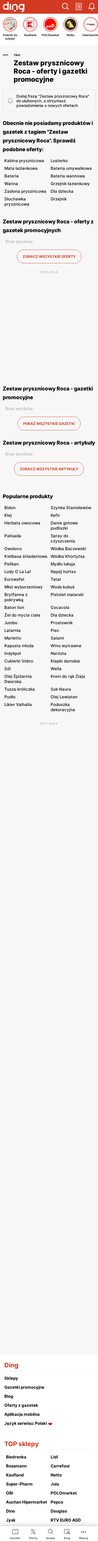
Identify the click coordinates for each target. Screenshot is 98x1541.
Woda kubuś (63, 586)
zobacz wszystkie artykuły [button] (49, 469)
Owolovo (13, 548)
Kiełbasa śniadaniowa (25, 556)
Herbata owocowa (22, 523)
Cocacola (60, 607)
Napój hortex (63, 571)
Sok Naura (61, 689)
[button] (65, 7)
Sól (7, 668)
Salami (57, 638)
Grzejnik (59, 199)
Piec (55, 630)
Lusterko (59, 160)
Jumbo (10, 622)
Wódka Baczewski (68, 548)
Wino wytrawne (66, 645)
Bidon (10, 507)
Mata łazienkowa (21, 168)
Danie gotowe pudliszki (64, 525)
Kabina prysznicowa (24, 160)
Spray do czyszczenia (63, 538)
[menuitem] (15, 1534)
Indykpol (12, 653)
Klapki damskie (65, 661)
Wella (56, 668)
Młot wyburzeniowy (23, 586)
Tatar (56, 579)
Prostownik (62, 622)
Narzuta (58, 653)
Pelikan (11, 564)
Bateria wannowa (68, 176)
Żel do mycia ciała (22, 615)
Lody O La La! (17, 571)
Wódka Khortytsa (68, 556)
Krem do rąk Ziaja (68, 676)
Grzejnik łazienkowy (70, 183)
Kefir (55, 515)
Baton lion (14, 607)
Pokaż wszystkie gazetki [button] (49, 423)
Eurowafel (14, 579)
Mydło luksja (63, 564)
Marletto (12, 638)
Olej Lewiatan (64, 696)
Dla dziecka (62, 191)
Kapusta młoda (19, 645)
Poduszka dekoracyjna (63, 707)
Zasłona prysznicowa (25, 191)
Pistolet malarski (67, 594)
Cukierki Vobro (18, 661)
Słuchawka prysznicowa (16, 201)
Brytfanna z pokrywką (15, 597)
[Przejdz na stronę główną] (13, 7)
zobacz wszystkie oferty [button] (49, 256)
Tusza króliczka (19, 689)
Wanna (11, 183)
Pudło (10, 696)
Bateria (11, 176)
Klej (8, 515)
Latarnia (12, 630)
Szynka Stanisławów (71, 507)
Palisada (12, 535)
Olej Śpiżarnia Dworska (18, 679)
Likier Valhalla (18, 704)
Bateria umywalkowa (71, 168)
